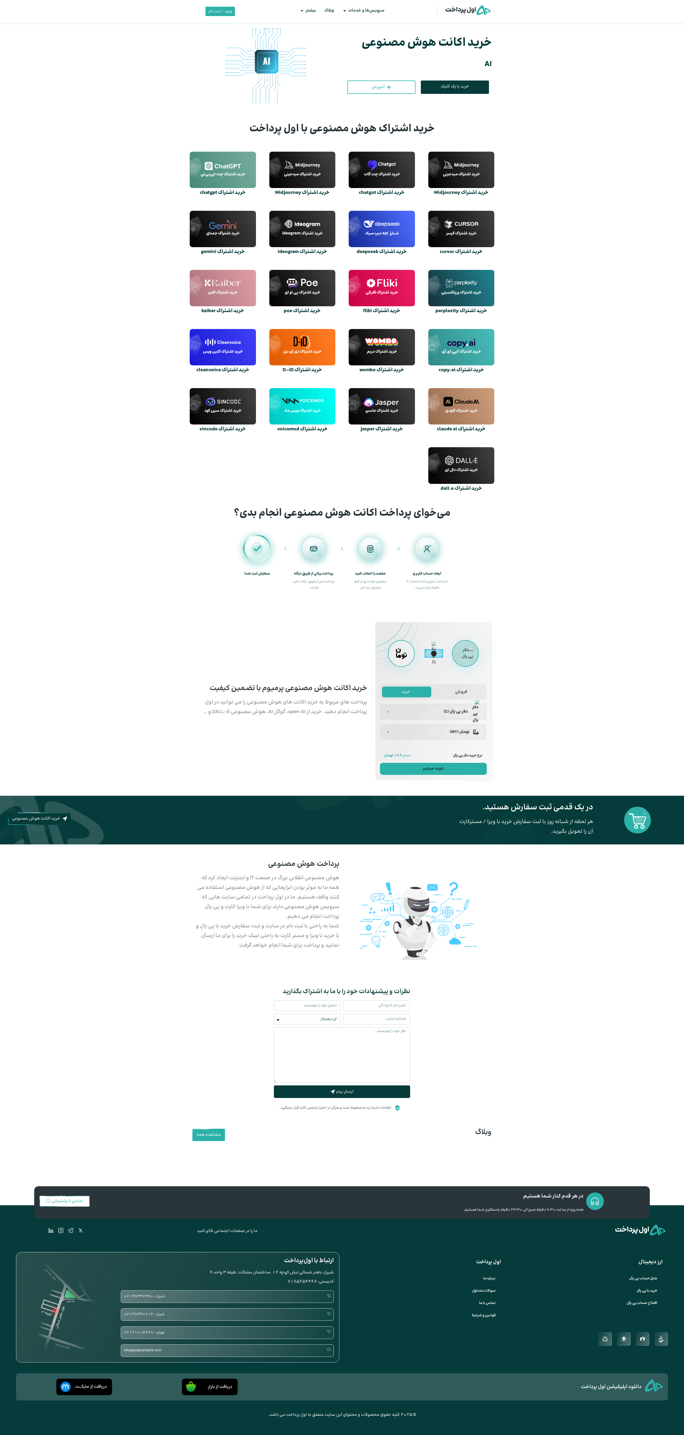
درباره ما (489, 1278)
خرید (405, 691)
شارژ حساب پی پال (643, 1278)
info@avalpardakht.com (142, 1350)
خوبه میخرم (433, 768)
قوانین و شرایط (484, 1315)
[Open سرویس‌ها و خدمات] (345, 10)
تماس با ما (487, 1303)
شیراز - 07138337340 (144, 1296)
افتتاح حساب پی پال (642, 1303)
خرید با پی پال (647, 1291)
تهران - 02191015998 (144, 1332)
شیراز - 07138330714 (144, 1314)
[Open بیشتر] (302, 10)
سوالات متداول (484, 1291)
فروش (461, 691)
